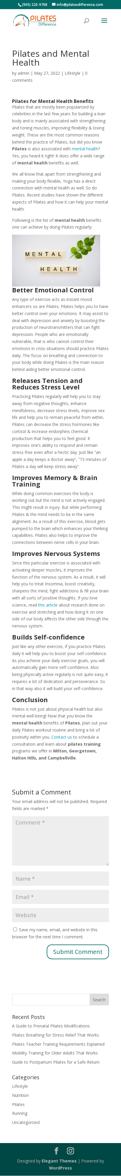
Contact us (61, 737)
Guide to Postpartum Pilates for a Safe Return (56, 1062)
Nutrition (20, 1095)
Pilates (18, 1104)
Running (19, 1113)
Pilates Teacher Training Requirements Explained (58, 1044)
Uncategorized (26, 1122)
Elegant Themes (59, 1161)
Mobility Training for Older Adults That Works (55, 1053)
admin (23, 73)
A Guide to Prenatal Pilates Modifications (51, 1026)
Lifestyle (72, 73)
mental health (85, 148)
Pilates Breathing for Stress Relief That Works (55, 1035)
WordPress (60, 1168)
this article (48, 605)
